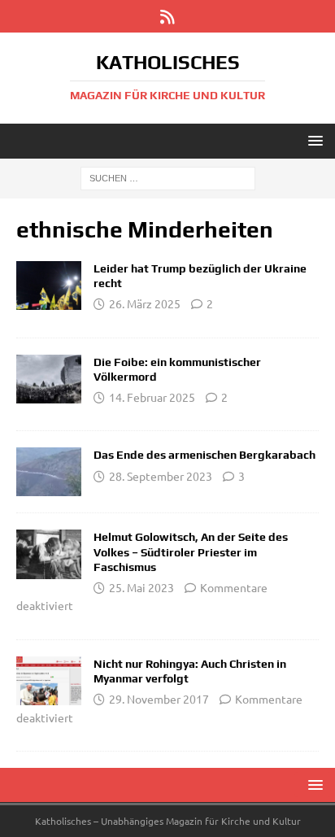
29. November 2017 (159, 698)
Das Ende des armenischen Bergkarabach (204, 454)
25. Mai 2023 (141, 587)
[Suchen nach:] (167, 177)
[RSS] (168, 16)
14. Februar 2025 (152, 397)
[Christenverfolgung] (48, 471)
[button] (312, 140)
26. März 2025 (145, 303)
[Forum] (48, 379)
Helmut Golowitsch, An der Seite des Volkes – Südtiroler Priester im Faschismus (191, 551)
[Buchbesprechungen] (48, 554)
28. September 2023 (160, 476)
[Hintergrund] (48, 285)
